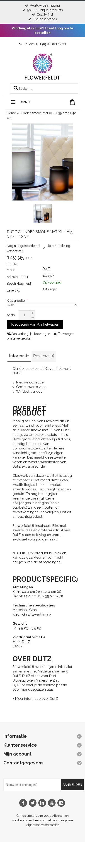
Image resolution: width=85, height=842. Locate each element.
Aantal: (11, 315)
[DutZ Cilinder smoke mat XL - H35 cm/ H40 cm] (43, 214)
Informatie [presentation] (19, 355)
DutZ (46, 269)
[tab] (19, 356)
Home (11, 113)
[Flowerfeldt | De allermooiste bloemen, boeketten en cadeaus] (42, 77)
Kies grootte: (17, 300)
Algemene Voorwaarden (42, 825)
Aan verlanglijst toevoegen (31, 334)
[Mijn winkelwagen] (72, 102)
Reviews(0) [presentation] (43, 355)
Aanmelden (72, 784)
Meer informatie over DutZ (36, 699)
